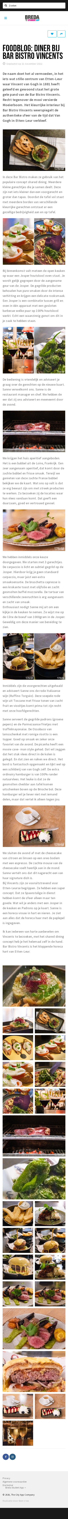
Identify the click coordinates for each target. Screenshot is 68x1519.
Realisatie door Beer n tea (16, 1500)
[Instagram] (12, 1457)
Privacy (6, 1478)
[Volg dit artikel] (52, 33)
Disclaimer (8, 1485)
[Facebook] (6, 1457)
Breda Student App (14, 1487)
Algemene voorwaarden (15, 1481)
